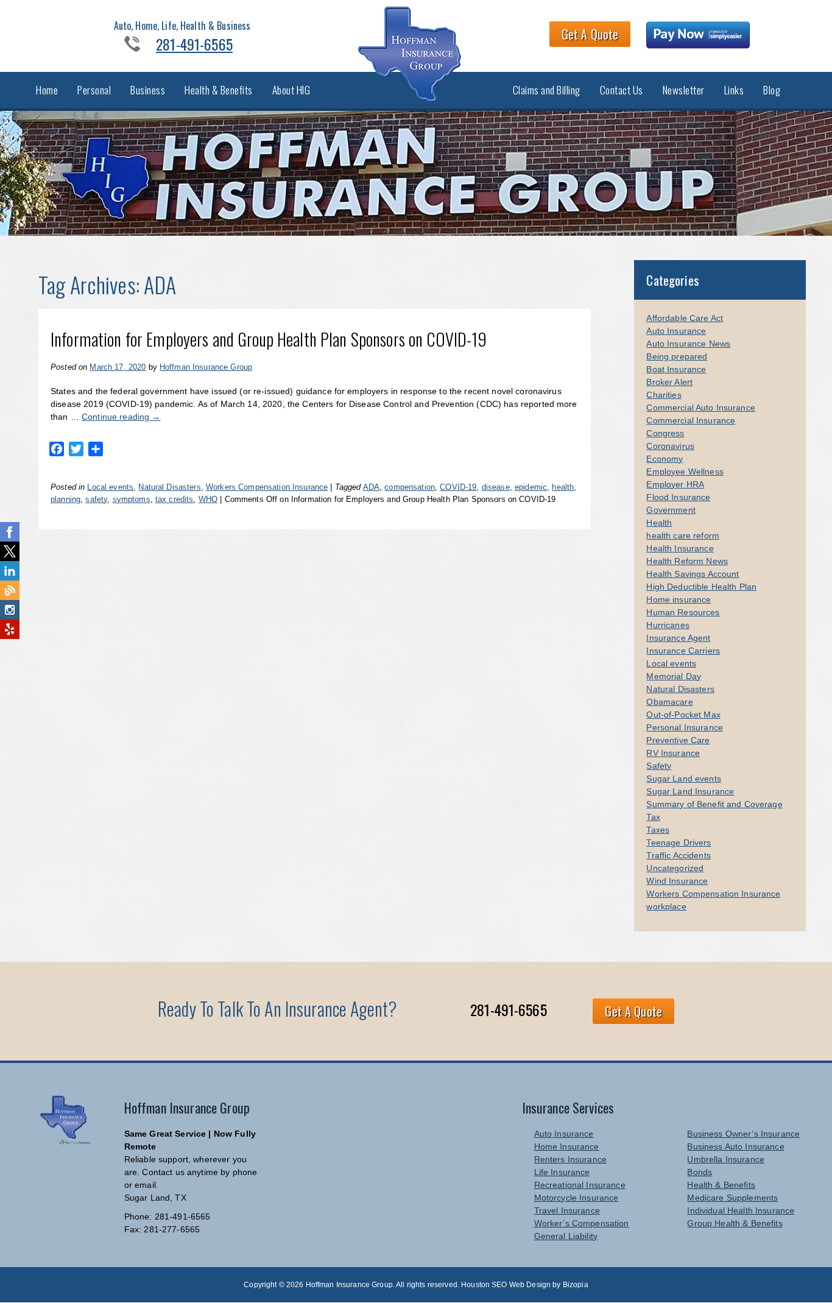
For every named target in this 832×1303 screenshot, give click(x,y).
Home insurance (678, 599)
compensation (409, 487)
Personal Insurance (684, 727)
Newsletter (684, 89)
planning (65, 499)
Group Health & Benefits (734, 1223)
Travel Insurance (567, 1210)
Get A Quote (590, 34)
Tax (653, 817)
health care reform (682, 535)
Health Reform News (687, 561)
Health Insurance (679, 548)
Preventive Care (678, 740)
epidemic (531, 487)
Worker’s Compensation (581, 1223)
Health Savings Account (692, 574)
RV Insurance (673, 753)
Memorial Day (673, 676)
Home (47, 89)
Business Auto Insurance (735, 1146)
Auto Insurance (676, 331)
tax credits (174, 499)
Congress (665, 433)
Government (670, 510)
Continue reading (121, 417)
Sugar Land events (683, 778)
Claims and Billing (546, 89)
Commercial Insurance (690, 420)
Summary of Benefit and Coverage (714, 804)
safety (96, 499)
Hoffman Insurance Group (206, 367)
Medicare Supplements (732, 1197)
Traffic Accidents (678, 855)
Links (734, 89)
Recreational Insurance (580, 1185)
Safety (658, 766)
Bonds (699, 1172)
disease (496, 487)
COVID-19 (458, 487)
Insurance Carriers (683, 650)
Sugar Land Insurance (690, 791)
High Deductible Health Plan (701, 586)
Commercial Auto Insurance (700, 407)
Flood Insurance (678, 497)
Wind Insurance (677, 881)
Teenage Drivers (678, 842)
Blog (771, 89)
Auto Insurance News (688, 343)
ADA (371, 487)
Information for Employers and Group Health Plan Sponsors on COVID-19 (269, 339)
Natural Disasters (169, 487)
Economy (664, 459)
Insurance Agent (678, 638)
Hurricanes (667, 625)
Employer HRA (675, 484)
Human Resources (682, 612)
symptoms (131, 499)
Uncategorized (674, 868)
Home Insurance (566, 1146)
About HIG (291, 89)
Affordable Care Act (684, 318)
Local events (110, 487)
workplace (666, 906)
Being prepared (676, 356)
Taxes (657, 830)
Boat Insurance (676, 369)
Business (147, 89)
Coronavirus (670, 446)
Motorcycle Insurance (576, 1197)
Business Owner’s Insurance (743, 1134)
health (563, 487)
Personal (94, 89)
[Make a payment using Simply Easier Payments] (698, 36)
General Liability (566, 1236)
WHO (208, 499)
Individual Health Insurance (740, 1210)
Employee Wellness (684, 471)
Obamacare (669, 702)
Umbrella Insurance (725, 1159)
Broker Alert (669, 382)
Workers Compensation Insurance (267, 487)
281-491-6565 (194, 44)
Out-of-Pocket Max (683, 714)
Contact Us (621, 89)
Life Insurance (562, 1172)
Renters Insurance (570, 1159)
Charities (663, 395)
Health (659, 523)
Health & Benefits (219, 89)
